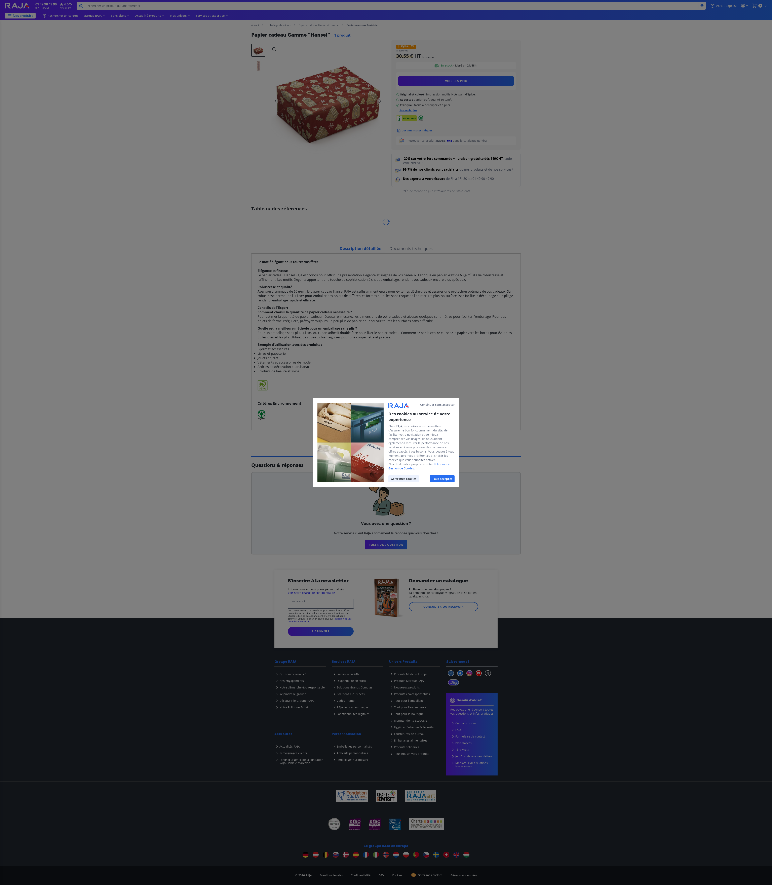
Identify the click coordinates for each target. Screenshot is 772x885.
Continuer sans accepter (437, 405)
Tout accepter (442, 479)
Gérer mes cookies (403, 479)
